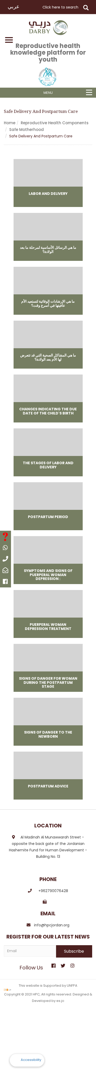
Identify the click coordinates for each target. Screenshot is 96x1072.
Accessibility (31, 1059)
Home (9, 123)
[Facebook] (53, 964)
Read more (48, 183)
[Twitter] (63, 964)
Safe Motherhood (26, 129)
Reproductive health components (55, 123)
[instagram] (72, 964)
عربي (13, 6)
